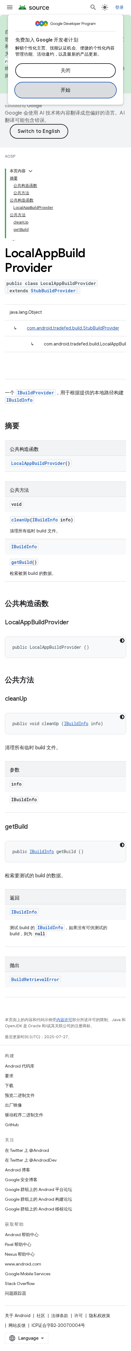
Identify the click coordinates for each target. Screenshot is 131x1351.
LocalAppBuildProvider (38, 463)
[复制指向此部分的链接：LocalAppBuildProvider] (75, 622)
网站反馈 (17, 1325)
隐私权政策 (99, 1315)
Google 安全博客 (21, 1179)
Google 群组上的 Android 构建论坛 (38, 1199)
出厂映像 (13, 1105)
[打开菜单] (10, 7)
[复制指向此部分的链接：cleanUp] (33, 699)
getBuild (21, 562)
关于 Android (17, 1315)
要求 (9, 1076)
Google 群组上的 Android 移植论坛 (38, 1209)
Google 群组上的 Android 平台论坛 (38, 1189)
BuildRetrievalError (35, 979)
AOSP (10, 156)
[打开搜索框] (93, 7)
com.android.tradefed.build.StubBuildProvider (73, 328)
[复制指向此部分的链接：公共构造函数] (55, 604)
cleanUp (20, 520)
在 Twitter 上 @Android (27, 1150)
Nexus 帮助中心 (20, 1254)
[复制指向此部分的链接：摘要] (25, 426)
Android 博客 (17, 1170)
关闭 (66, 71)
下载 (9, 1085)
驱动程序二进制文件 (24, 1115)
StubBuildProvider (53, 291)
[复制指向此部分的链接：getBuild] (34, 827)
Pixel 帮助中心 (18, 1244)
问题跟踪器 (15, 1293)
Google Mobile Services (27, 1273)
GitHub (12, 1124)
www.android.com (23, 1264)
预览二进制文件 (20, 1095)
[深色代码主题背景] (122, 640)
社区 (41, 1315)
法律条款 (59, 1315)
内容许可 (64, 1019)
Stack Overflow (20, 1283)
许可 (78, 1315)
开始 (66, 90)
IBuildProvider (35, 393)
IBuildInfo (19, 400)
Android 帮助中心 (22, 1234)
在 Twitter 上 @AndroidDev (31, 1160)
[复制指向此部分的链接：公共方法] (40, 680)
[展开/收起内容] (30, 171)
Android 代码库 (19, 1066)
